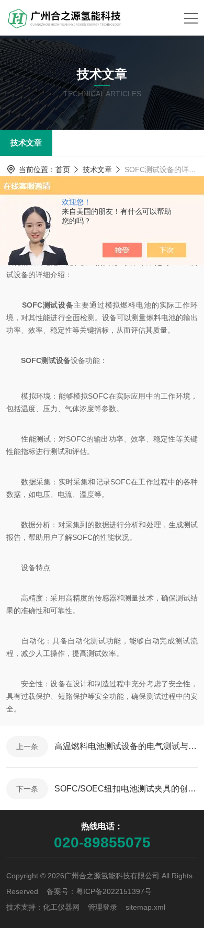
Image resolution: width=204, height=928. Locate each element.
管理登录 (102, 907)
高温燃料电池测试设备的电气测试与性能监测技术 (126, 746)
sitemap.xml (145, 907)
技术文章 (26, 142)
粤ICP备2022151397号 (114, 891)
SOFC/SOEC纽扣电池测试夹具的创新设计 (126, 788)
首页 (62, 169)
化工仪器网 (61, 907)
